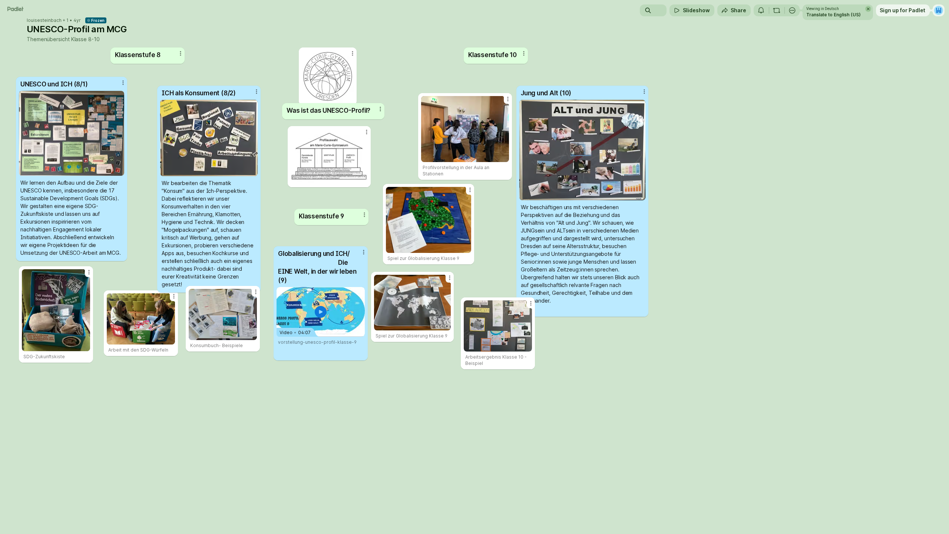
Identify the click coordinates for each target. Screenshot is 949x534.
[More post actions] (531, 303)
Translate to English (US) (833, 14)
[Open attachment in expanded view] (498, 326)
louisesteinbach (44, 20)
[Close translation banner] (868, 9)
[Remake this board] (776, 10)
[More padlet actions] (792, 10)
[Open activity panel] (761, 10)
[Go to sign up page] (939, 10)
